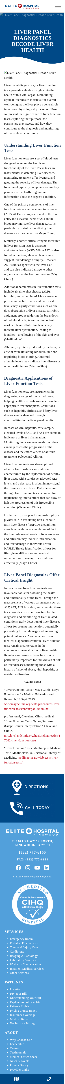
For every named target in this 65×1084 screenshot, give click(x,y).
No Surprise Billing (22, 1023)
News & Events (19, 1061)
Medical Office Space (24, 1057)
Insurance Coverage (23, 1015)
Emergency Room (21, 939)
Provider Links (19, 1069)
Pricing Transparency (23, 1010)
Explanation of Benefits (25, 1002)
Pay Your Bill (18, 993)
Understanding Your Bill (25, 997)
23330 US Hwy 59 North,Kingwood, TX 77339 (32, 843)
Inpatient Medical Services (27, 968)
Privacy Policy (19, 1065)
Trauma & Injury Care (24, 947)
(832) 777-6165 (32, 852)
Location (15, 989)
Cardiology (17, 951)
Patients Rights (19, 1006)
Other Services (19, 973)
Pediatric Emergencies (24, 943)
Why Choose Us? (21, 1040)
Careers (15, 1048)
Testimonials (18, 1052)
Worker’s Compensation (25, 964)
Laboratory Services (23, 960)
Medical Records (21, 1019)
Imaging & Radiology (24, 956)
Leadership (17, 1044)
